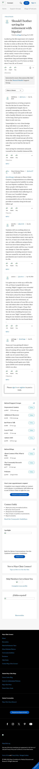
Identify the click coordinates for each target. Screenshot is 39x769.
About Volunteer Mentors (9, 649)
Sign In (33, 3)
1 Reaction (8, 213)
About (4, 638)
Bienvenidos (19, 615)
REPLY (7, 164)
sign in (14, 387)
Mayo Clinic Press (7, 684)
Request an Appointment (19, 712)
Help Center (5, 660)
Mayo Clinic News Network (9, 702)
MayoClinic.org (6, 743)
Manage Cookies (24, 755)
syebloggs (21, 35)
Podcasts (7, 471)
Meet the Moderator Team (9, 645)
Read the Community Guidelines (15, 519)
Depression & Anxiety (11, 407)
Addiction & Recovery (11, 415)
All (34, 403)
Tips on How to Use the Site (19, 569)
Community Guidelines (8, 653)
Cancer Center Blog (7, 677)
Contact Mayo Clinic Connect (10, 663)
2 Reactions (7, 73)
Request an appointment (19, 494)
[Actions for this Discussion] (33, 67)
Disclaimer (5, 656)
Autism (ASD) (8, 438)
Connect (10, 3)
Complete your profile (19, 586)
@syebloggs (10, 177)
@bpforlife (21, 224)
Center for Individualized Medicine (11, 681)
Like (6, 69)
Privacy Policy (15, 755)
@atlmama (23, 97)
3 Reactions (9, 376)
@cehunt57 (30, 171)
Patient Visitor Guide (7, 688)
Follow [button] (31, 407)
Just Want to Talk (9, 422)
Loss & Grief (8, 430)
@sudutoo (21, 276)
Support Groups (15, 9)
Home (4, 9)
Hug (15, 69)
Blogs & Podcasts (30, 9)
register (22, 387)
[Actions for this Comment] (31, 155)
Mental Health (8, 16)
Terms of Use (5, 755)
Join (26, 3)
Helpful (10, 69)
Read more (19, 556)
